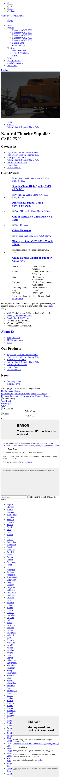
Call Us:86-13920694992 (12, 16)
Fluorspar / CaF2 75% (22, 38)
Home (9, 25)
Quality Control (14, 60)
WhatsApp (6, 403)
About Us (11, 48)
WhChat (5, 406)
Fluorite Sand (18, 43)
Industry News (13, 384)
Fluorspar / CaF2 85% (22, 33)
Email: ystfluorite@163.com (19, 315)
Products (10, 28)
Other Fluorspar (19, 45)
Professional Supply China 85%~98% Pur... (27, 204)
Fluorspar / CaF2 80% (22, 35)
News (9, 58)
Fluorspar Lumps (42, 396)
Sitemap (17, 391)
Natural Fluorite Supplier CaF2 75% (23, 127)
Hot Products (7, 391)
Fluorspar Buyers (22, 393)
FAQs (15, 55)
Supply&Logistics (15, 63)
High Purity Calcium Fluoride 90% (22, 152)
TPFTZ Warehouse (20, 53)
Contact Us (12, 65)
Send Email (6, 401)
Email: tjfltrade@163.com (18, 318)
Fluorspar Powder (38, 393)
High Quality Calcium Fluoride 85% (23, 155)
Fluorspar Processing (10, 396)
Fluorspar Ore (7, 393)
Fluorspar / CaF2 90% (22, 30)
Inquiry (50, 306)
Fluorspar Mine (27, 396)
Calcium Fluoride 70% (17, 162)
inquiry (15, 298)
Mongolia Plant (19, 50)
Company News (14, 381)
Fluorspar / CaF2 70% (22, 40)
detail (21, 298)
